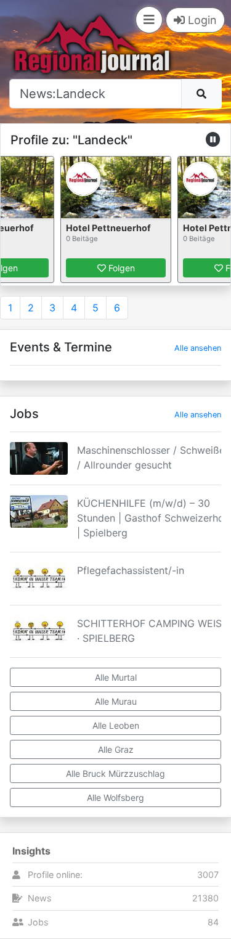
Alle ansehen (197, 348)
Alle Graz (116, 749)
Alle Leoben (115, 725)
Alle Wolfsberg (115, 797)
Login (201, 20)
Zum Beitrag (115, 474)
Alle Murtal (116, 677)
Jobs (38, 922)
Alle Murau (116, 701)
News (40, 898)
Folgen (120, 268)
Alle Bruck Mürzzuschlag (115, 773)
